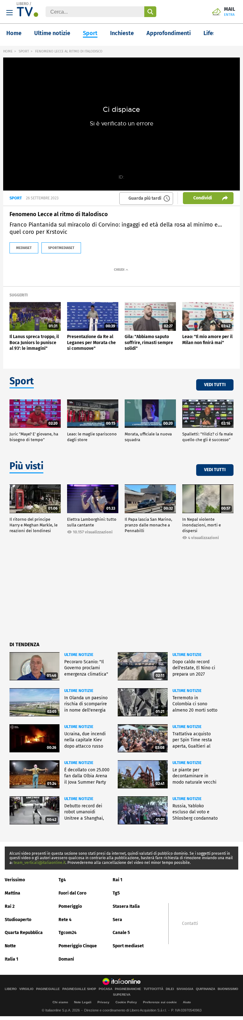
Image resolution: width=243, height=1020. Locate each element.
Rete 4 (65, 919)
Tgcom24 (68, 932)
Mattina (12, 893)
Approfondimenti (168, 33)
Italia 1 (11, 959)
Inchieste (122, 33)
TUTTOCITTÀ (153, 989)
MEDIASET (24, 248)
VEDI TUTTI (215, 384)
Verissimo (15, 880)
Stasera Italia (126, 906)
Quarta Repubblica (24, 932)
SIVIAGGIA (185, 989)
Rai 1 (117, 880)
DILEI (170, 989)
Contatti (190, 923)
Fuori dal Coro (72, 893)
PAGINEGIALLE (48, 989)
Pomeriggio (70, 906)
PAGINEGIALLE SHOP (79, 989)
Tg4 (62, 880)
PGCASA (105, 989)
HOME (8, 51)
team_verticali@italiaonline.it (39, 862)
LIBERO (22, 4)
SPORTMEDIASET (61, 248)
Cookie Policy (126, 1002)
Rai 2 (10, 906)
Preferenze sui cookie (160, 1002)
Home (14, 33)
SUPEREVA (121, 994)
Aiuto (187, 1002)
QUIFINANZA (205, 989)
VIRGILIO (26, 989)
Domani (66, 959)
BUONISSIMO (228, 989)
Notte (10, 946)
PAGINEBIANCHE (128, 989)
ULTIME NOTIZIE (78, 654)
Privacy (103, 1002)
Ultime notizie (52, 33)
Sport (90, 33)
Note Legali (82, 1002)
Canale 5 (121, 932)
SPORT (24, 51)
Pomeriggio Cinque (78, 946)
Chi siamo (60, 1002)
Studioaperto (18, 919)
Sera (117, 919)
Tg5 (116, 893)
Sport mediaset (128, 946)
